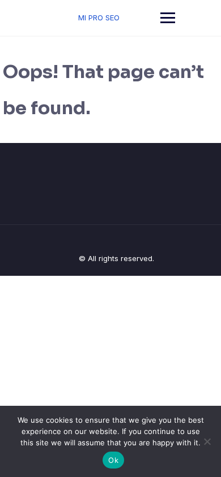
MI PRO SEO (99, 17)
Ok (113, 460)
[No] (206, 441)
